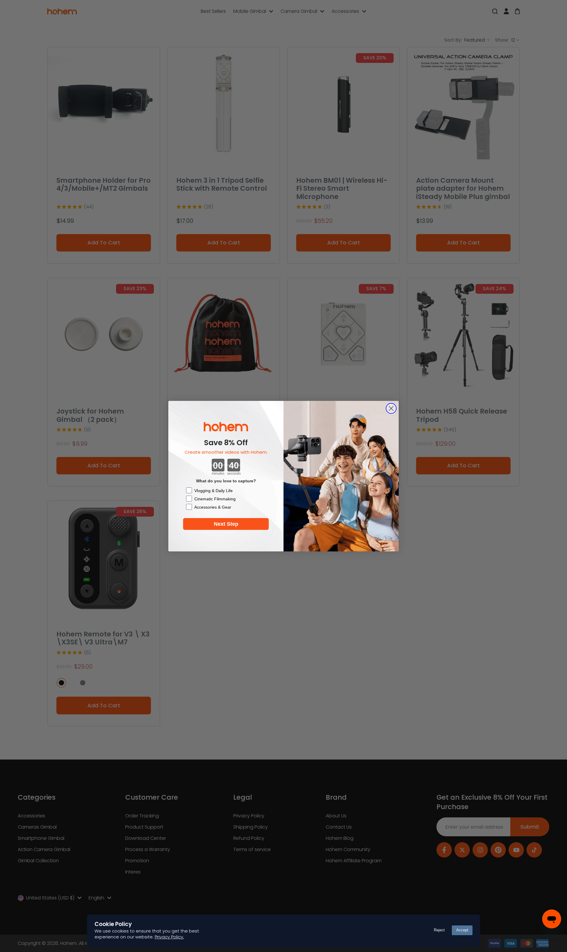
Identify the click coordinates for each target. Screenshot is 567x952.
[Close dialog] (391, 408)
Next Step (226, 524)
